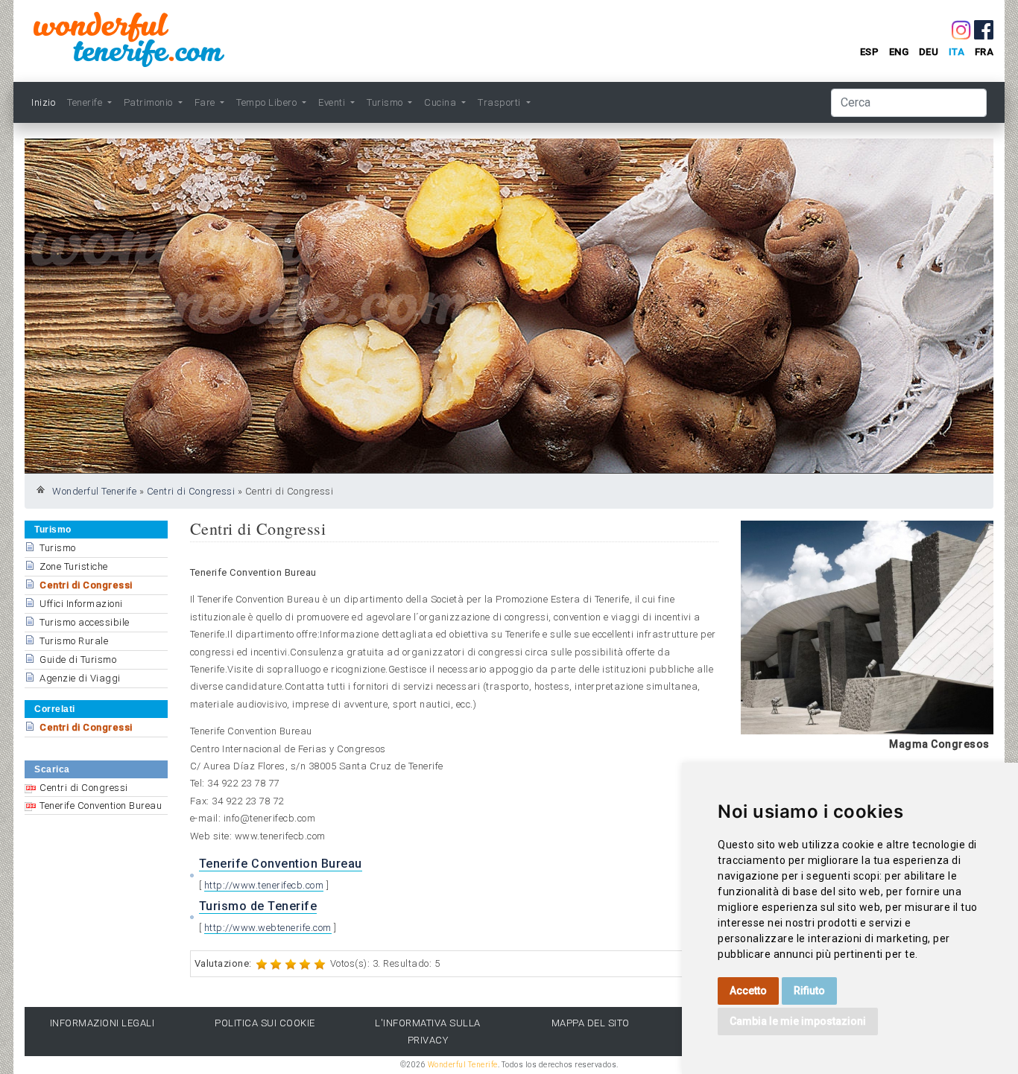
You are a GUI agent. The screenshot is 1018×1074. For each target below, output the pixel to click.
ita (957, 51)
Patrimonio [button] (150, 102)
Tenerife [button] (86, 102)
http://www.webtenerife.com (268, 927)
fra (984, 51)
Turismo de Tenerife (258, 906)
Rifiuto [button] (809, 991)
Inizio (43, 102)
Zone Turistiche (73, 566)
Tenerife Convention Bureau (100, 805)
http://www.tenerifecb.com (264, 885)
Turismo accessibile (84, 622)
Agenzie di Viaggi (80, 678)
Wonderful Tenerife (94, 491)
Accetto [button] (748, 991)
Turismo (57, 547)
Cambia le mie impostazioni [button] (798, 1021)
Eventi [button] (333, 102)
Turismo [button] (386, 102)
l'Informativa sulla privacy (428, 1031)
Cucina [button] (441, 102)
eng (899, 51)
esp (869, 51)
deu (929, 51)
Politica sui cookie (265, 1023)
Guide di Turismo (77, 659)
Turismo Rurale (73, 640)
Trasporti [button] (500, 102)
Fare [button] (206, 102)
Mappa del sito (590, 1023)
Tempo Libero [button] (268, 102)
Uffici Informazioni (81, 603)
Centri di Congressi (191, 491)
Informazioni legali (102, 1023)
